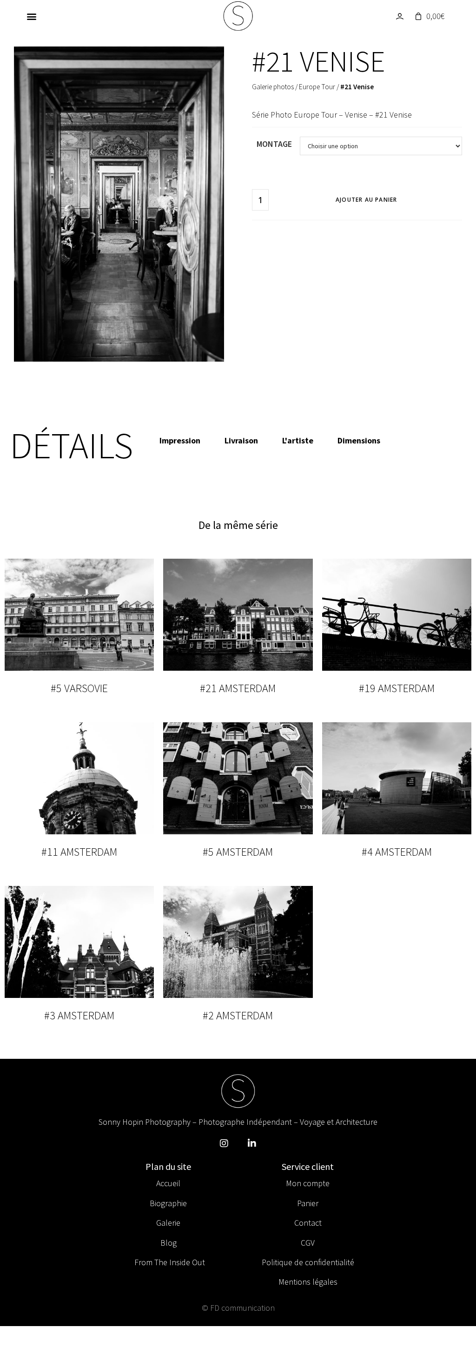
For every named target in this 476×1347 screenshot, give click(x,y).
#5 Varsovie (79, 688)
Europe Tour (317, 86)
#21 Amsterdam (238, 688)
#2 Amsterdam (238, 1015)
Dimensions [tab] (358, 440)
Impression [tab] (179, 440)
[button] (31, 16)
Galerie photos (273, 86)
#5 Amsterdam (238, 852)
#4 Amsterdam (397, 852)
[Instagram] (224, 1143)
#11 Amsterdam (79, 852)
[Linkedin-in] (252, 1143)
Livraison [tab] (241, 440)
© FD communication (238, 1307)
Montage (274, 144)
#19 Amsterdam (397, 688)
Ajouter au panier (366, 200)
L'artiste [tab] (297, 440)
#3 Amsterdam (79, 1015)
